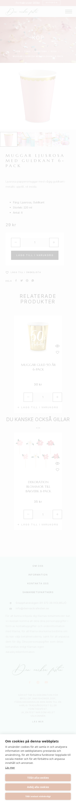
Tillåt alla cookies (38, 777)
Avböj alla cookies (38, 787)
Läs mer (10, 767)
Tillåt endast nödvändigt (38, 796)
